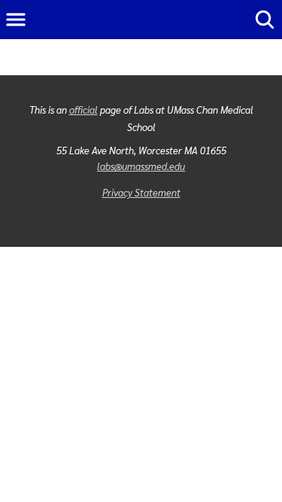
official (83, 109)
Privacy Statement (141, 192)
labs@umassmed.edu (141, 166)
